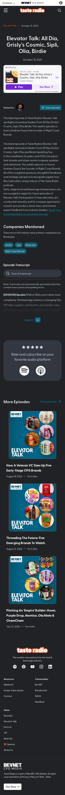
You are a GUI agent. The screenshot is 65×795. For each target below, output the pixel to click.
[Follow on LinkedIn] (50, 667)
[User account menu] (60, 2)
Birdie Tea (31, 244)
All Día (8, 244)
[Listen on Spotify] (24, 371)
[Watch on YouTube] (32, 667)
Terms (17, 776)
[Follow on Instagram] (41, 667)
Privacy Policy (29, 776)
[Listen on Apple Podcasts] (41, 371)
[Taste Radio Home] (32, 10)
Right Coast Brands (15, 251)
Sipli (19, 244)
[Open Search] (59, 10)
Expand (29, 320)
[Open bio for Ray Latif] (20, 107)
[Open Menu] (6, 10)
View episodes (48, 401)
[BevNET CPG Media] (32, 3)
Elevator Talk (9, 25)
